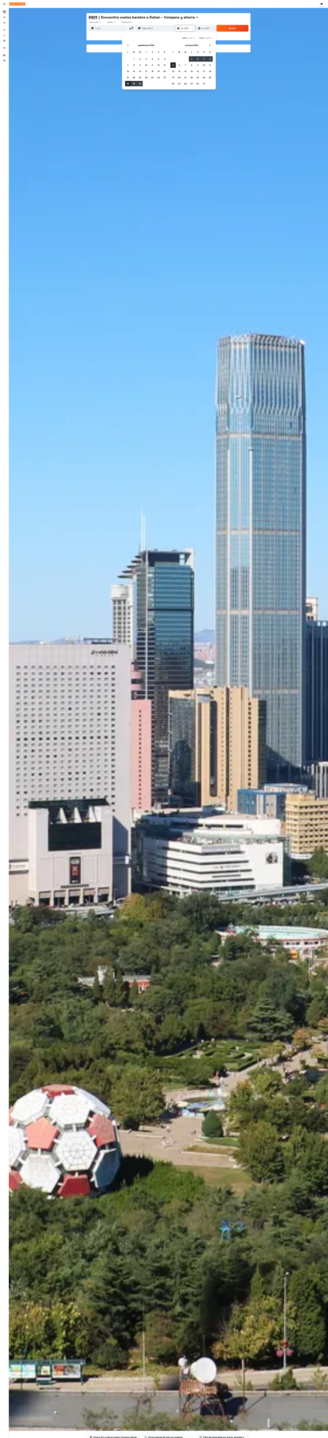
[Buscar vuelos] (4, 11)
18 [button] (152, 71)
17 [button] (146, 71)
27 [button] (165, 77)
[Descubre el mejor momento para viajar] (4, 40)
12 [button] (159, 65)
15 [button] (134, 71)
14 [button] (128, 71)
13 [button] (165, 65)
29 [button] (134, 83)
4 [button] (152, 59)
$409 (93, 17)
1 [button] (191, 59)
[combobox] (95, 22)
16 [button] (140, 71)
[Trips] (4, 48)
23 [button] (140, 77)
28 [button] (128, 83)
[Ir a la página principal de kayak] (17, 4)
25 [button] (152, 77)
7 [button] (127, 65)
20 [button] (164, 71)
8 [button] (134, 65)
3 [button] (146, 59)
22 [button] (134, 77)
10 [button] (146, 65)
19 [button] (159, 71)
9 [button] (140, 65)
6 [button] (164, 59)
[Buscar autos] (4, 22)
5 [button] (158, 59)
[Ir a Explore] (4, 29)
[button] (4, 4)
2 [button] (140, 59)
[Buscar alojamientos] (4, 17)
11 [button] (152, 65)
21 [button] (128, 77)
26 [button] (158, 77)
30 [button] (140, 83)
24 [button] (146, 77)
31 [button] (204, 83)
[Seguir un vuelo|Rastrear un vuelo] (4, 35)
